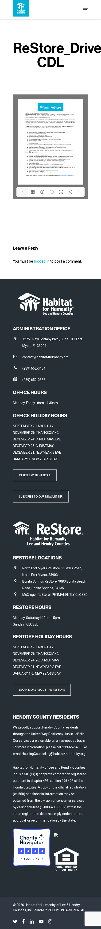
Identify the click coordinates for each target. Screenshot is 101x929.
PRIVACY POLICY (47, 910)
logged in (41, 261)
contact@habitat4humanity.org (45, 357)
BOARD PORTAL (73, 910)
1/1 (22, 192)
